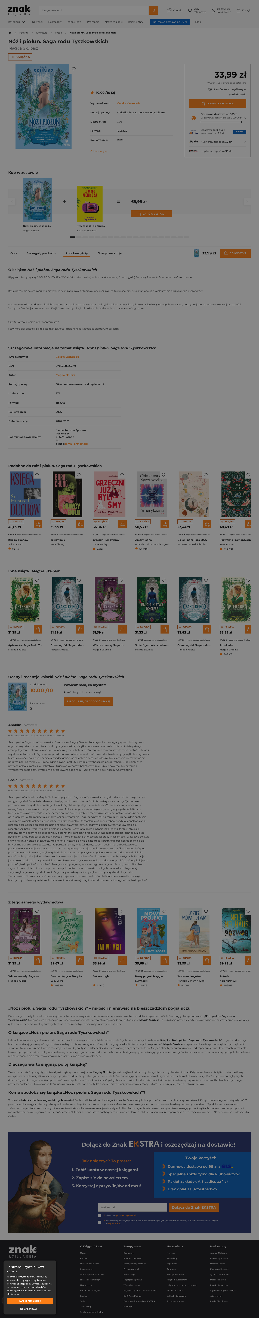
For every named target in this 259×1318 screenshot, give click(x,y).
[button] (30, 1309)
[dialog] (30, 1287)
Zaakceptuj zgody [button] (30, 1300)
